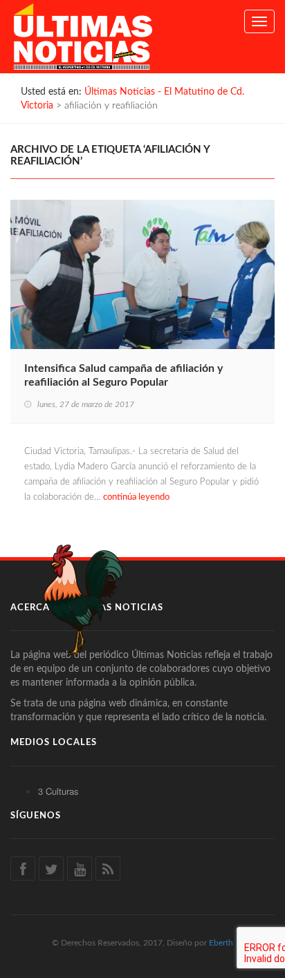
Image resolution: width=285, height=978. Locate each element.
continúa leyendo (136, 497)
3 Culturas (58, 791)
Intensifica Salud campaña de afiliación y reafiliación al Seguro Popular (123, 375)
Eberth (221, 943)
